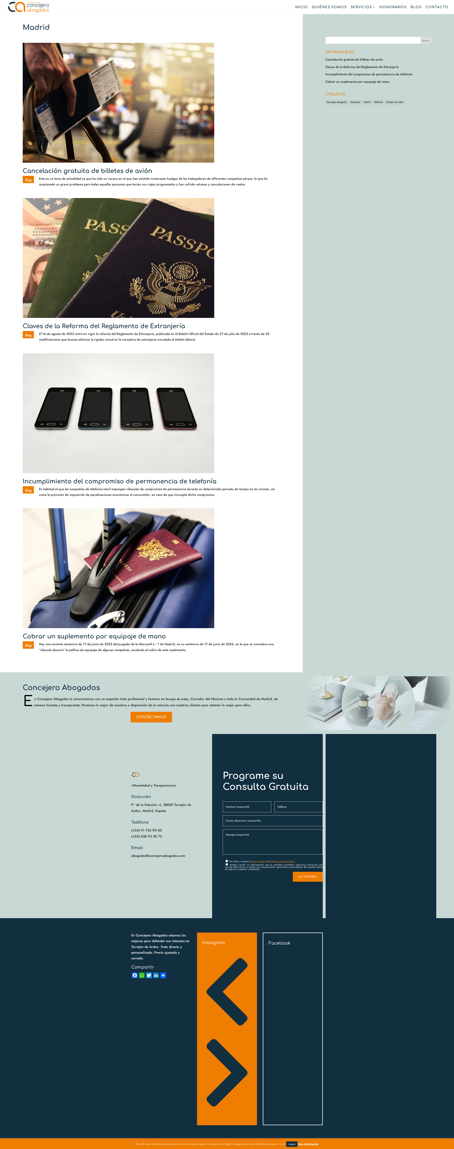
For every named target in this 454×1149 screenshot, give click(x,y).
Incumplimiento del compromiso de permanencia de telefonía (120, 481)
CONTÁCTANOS (151, 717)
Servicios (361, 7)
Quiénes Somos (329, 7)
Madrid (367, 102)
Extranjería (355, 102)
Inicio (301, 7)
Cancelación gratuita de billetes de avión (87, 171)
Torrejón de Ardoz (394, 102)
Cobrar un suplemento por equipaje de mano (94, 636)
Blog (416, 7)
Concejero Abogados (337, 102)
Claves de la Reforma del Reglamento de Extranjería (104, 326)
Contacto (437, 7)
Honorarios (393, 7)
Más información (308, 1144)
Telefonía (378, 102)
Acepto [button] (291, 1144)
